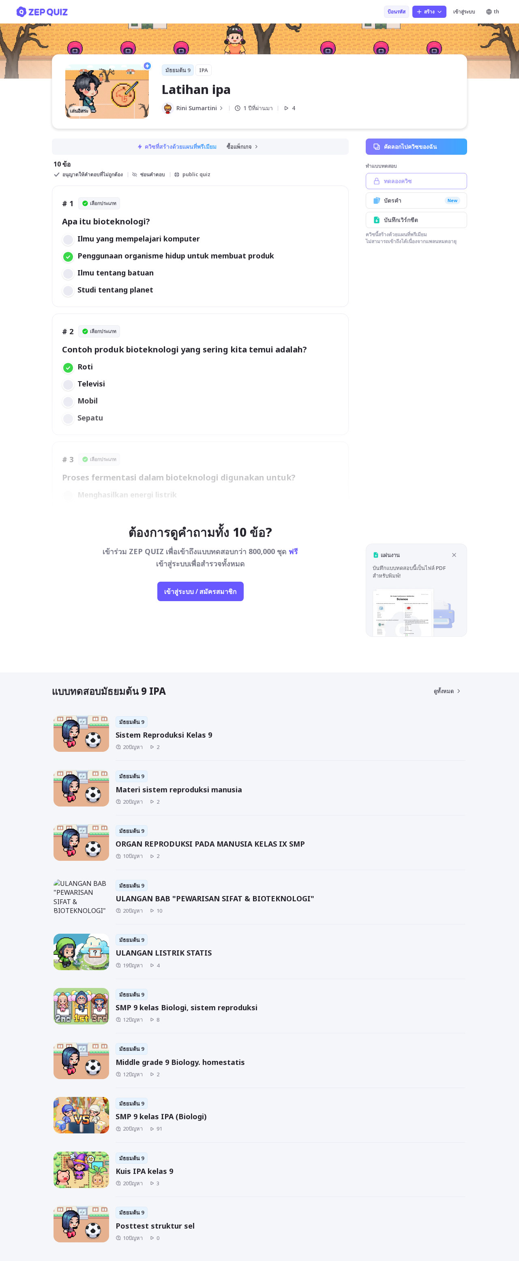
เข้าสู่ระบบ (464, 11)
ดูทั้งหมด (444, 691)
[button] (416, 590)
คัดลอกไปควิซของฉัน (410, 146)
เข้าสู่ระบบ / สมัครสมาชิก (200, 591)
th (496, 11)
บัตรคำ (420, 200)
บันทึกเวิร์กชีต (401, 220)
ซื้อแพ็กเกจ (239, 146)
